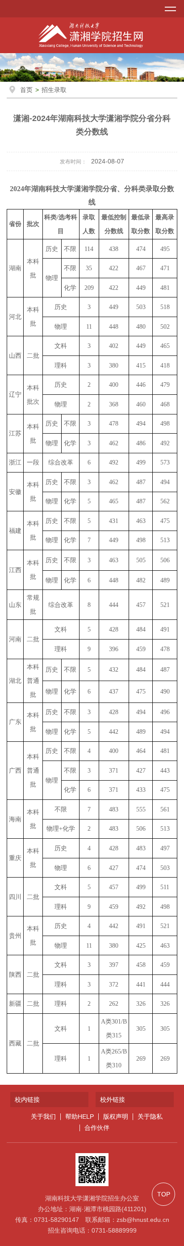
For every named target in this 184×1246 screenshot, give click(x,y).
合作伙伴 (96, 1128)
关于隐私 (150, 1116)
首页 (26, 89)
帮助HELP (79, 1116)
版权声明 (115, 1116)
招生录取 (54, 89)
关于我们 (43, 1116)
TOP (163, 1194)
